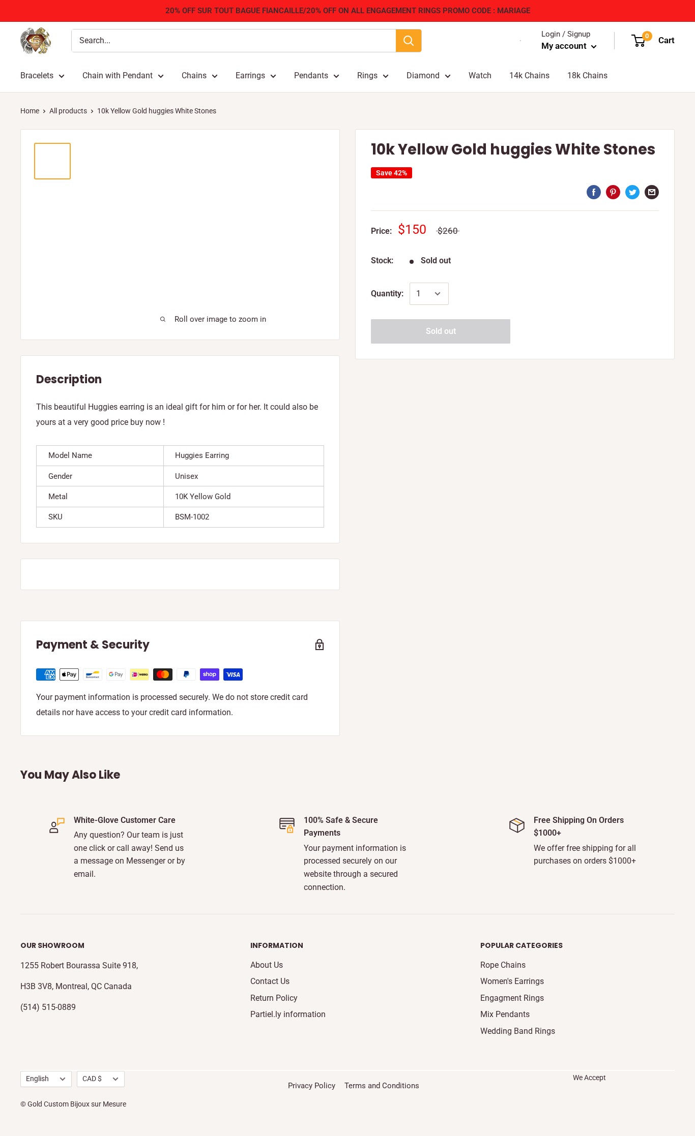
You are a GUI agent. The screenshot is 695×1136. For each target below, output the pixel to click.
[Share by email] (652, 192)
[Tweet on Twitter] (632, 192)
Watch (480, 75)
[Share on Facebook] (594, 192)
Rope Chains (503, 965)
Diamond (423, 75)
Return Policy (274, 998)
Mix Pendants (505, 1014)
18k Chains (587, 75)
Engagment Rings (512, 998)
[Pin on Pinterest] (613, 192)
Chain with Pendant (117, 75)
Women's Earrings (512, 981)
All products (68, 111)
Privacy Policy (311, 1085)
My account (565, 46)
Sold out (441, 331)
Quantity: (387, 293)
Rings (367, 75)
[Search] (408, 40)
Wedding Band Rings (517, 1031)
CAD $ (92, 1078)
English (37, 1078)
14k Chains (529, 75)
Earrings (250, 75)
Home (29, 111)
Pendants (311, 75)
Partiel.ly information (288, 1014)
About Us (266, 965)
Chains (194, 75)
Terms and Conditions (381, 1085)
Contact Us (269, 981)
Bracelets (36, 75)
